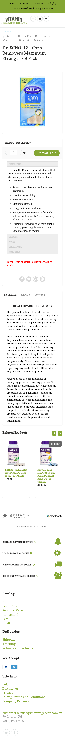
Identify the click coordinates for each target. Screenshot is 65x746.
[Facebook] (14, 732)
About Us (24, 3)
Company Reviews (15, 701)
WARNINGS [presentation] (15, 251)
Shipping (52, 3)
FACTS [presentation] (12, 241)
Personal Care (12, 610)
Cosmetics (10, 606)
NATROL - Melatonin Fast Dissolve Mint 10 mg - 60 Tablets (16, 473)
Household (10, 614)
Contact (40, 295)
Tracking (9, 644)
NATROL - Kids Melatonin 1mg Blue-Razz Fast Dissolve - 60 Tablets (46, 476)
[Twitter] (6, 732)
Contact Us (38, 3)
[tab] (32, 163)
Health (7, 623)
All (4, 602)
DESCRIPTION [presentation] (16, 164)
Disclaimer (10, 295)
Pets (5, 619)
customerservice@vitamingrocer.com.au (34, 8)
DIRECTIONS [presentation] (15, 246)
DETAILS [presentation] (13, 236)
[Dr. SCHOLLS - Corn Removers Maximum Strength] (32, 101)
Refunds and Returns (17, 648)
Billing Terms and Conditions (24, 697)
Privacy (7, 692)
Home (11, 3)
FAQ (5, 684)
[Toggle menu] (46, 19)
